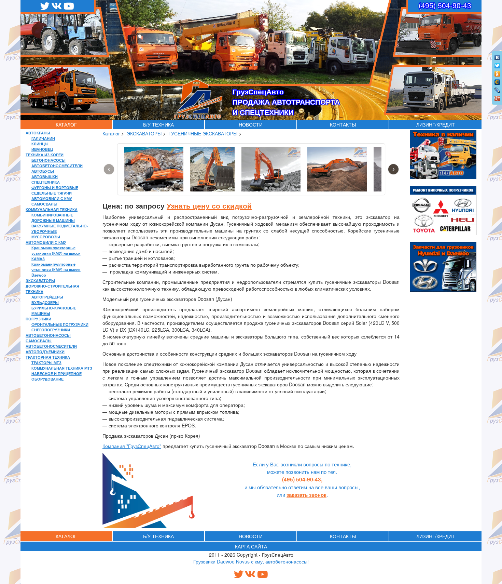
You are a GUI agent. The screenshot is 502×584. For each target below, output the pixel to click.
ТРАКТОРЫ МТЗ (46, 362)
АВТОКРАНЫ (38, 132)
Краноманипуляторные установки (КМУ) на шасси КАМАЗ (56, 253)
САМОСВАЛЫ (44, 204)
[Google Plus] (497, 96)
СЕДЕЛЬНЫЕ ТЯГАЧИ (51, 193)
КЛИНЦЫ (39, 143)
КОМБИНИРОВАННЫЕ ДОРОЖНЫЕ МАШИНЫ (53, 217)
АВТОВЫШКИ (44, 176)
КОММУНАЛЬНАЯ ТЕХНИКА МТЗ (61, 368)
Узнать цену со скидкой (209, 205)
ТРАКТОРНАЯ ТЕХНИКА (48, 357)
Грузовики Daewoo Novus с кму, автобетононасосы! (251, 561)
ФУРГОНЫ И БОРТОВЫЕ (54, 187)
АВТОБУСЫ (42, 171)
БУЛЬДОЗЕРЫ (45, 302)
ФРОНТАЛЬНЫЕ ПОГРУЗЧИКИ (59, 324)
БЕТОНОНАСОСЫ (48, 160)
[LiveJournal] (497, 88)
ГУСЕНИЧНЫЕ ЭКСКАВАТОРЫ (202, 133)
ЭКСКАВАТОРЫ (40, 280)
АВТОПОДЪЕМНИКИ (45, 351)
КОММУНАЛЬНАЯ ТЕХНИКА (52, 209)
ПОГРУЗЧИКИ (38, 318)
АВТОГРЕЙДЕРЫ (47, 297)
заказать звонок (306, 495)
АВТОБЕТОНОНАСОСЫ (48, 335)
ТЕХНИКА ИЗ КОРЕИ (45, 154)
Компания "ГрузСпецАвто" (131, 445)
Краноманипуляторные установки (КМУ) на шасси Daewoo (56, 269)
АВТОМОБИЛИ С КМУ (51, 198)
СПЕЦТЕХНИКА (45, 182)
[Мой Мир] (497, 80)
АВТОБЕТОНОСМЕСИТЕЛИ (57, 165)
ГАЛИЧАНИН (43, 138)
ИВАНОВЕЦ (42, 149)
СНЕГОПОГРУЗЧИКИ (50, 329)
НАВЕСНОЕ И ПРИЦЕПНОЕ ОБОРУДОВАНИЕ (56, 376)
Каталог (111, 133)
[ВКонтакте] (497, 55)
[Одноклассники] (497, 72)
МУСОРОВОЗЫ (45, 236)
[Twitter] (497, 64)
